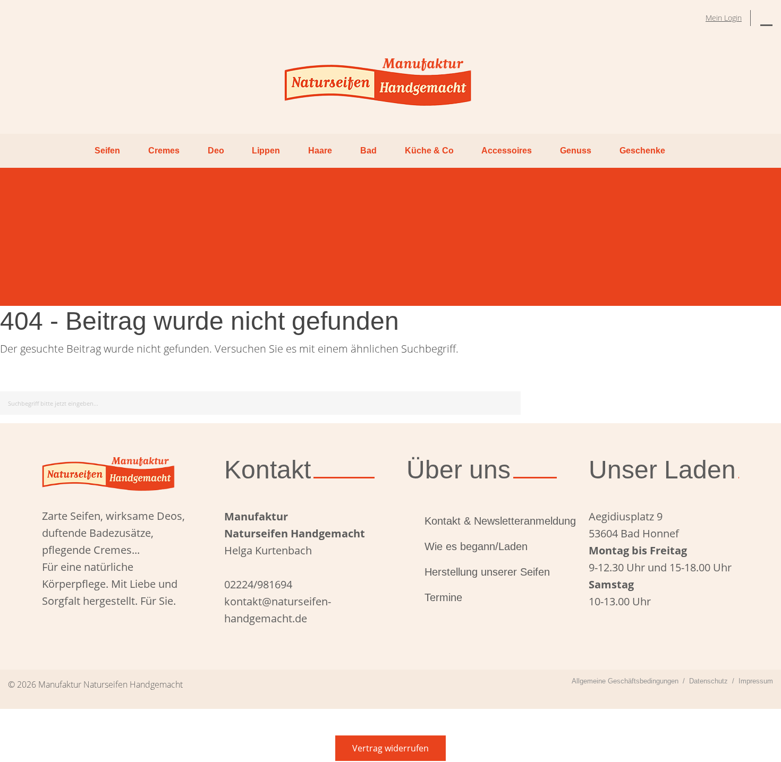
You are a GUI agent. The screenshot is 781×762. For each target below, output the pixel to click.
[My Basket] (766, 18)
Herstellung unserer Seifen (487, 572)
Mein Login (724, 18)
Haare (320, 150)
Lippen (266, 150)
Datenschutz (708, 681)
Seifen (107, 150)
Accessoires (506, 150)
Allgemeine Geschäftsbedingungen (625, 681)
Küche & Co (429, 150)
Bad (368, 150)
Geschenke (642, 150)
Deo (216, 150)
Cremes (164, 150)
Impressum (755, 681)
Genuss (575, 150)
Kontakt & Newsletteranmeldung (491, 521)
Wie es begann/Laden (476, 546)
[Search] (511, 401)
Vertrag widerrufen (390, 748)
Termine (443, 597)
